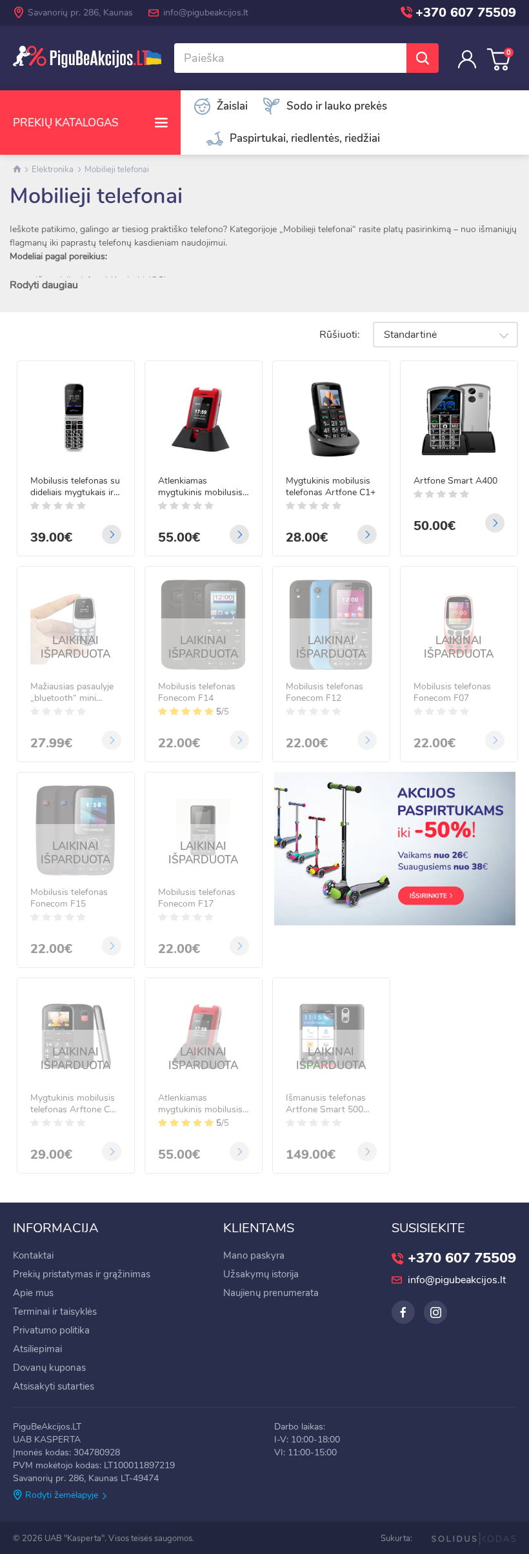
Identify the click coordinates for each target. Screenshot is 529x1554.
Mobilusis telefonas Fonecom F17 (196, 898)
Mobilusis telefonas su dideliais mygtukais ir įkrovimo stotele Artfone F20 (75, 486)
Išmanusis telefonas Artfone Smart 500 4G (326, 1104)
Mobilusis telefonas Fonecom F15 (69, 898)
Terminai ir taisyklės (55, 1311)
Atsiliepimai (37, 1349)
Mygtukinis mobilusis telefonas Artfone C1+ (330, 486)
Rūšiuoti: (339, 335)
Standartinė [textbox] (410, 335)
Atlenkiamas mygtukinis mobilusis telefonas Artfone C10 (203, 486)
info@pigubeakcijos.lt (205, 12)
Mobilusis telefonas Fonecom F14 (196, 692)
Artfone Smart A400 (455, 481)
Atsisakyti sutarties (53, 1386)
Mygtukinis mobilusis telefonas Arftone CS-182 (74, 1104)
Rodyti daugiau (44, 285)
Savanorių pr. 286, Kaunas (80, 12)
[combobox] (445, 335)
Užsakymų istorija (261, 1274)
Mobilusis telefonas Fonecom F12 (324, 692)
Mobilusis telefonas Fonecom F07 (452, 692)
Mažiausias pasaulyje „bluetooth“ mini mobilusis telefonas (72, 692)
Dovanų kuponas (49, 1367)
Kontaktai (33, 1255)
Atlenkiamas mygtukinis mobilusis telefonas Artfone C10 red (203, 1104)
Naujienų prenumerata (271, 1292)
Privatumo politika (51, 1330)
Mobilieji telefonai (117, 169)
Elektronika (53, 169)
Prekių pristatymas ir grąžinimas (81, 1274)
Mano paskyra (253, 1255)
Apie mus (33, 1292)
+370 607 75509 (465, 12)
